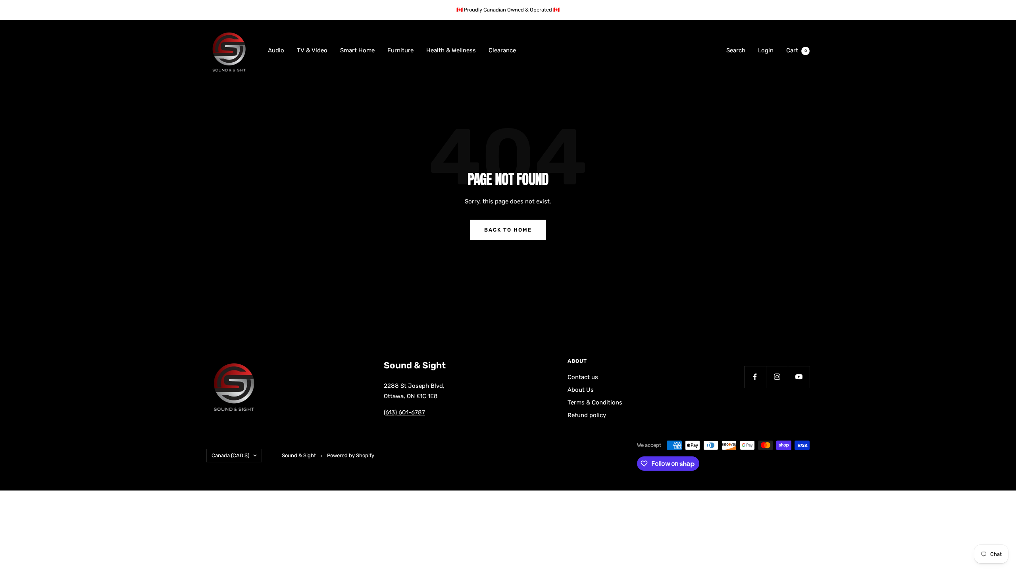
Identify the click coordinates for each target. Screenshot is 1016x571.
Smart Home (357, 50)
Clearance (502, 50)
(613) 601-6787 (404, 412)
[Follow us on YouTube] (799, 377)
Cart (796, 50)
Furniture (400, 50)
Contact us (583, 377)
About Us (581, 389)
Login (766, 50)
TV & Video (312, 50)
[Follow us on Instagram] (777, 377)
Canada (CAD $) (230, 455)
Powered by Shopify (350, 455)
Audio (276, 50)
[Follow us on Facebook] (755, 377)
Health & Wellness (451, 50)
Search (735, 50)
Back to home (508, 230)
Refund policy (587, 415)
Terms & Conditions (595, 402)
